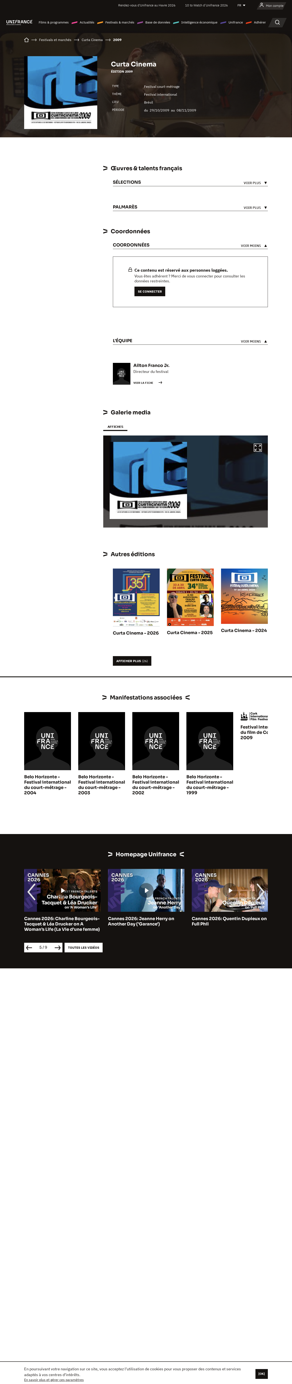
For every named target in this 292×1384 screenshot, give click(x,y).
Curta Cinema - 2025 (190, 632)
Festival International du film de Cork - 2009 (263, 732)
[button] (258, 448)
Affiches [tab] (115, 427)
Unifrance (236, 22)
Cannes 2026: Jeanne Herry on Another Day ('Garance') (141, 921)
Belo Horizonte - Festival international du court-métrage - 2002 (155, 785)
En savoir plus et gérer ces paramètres (54, 1380)
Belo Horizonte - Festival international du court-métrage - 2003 (101, 785)
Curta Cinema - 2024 (244, 630)
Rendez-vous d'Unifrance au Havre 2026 (146, 5)
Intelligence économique (199, 22)
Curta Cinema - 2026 (136, 633)
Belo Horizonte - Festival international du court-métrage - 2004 (47, 785)
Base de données (157, 22)
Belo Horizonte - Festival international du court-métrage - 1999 (209, 785)
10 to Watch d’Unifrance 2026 (206, 5)
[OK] (261, 1374)
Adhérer (260, 22)
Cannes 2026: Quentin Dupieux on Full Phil (229, 921)
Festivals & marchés (119, 22)
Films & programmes (54, 22)
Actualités (87, 22)
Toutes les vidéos (83, 948)
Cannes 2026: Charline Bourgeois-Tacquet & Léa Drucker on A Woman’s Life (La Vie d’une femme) (62, 924)
